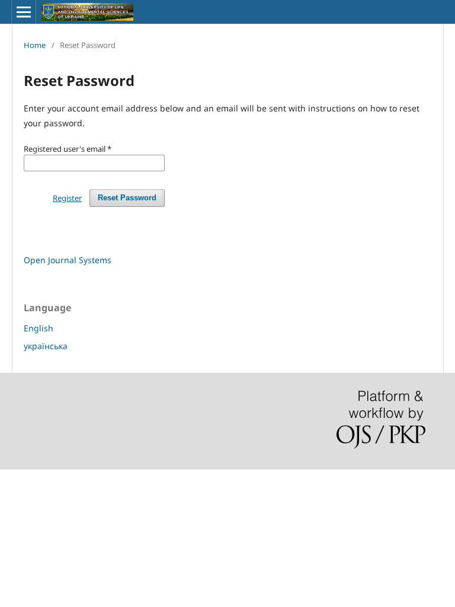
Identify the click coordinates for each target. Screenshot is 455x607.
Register (67, 198)
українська (46, 346)
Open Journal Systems (67, 260)
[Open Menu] (24, 12)
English (38, 328)
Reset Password (127, 197)
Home (35, 45)
